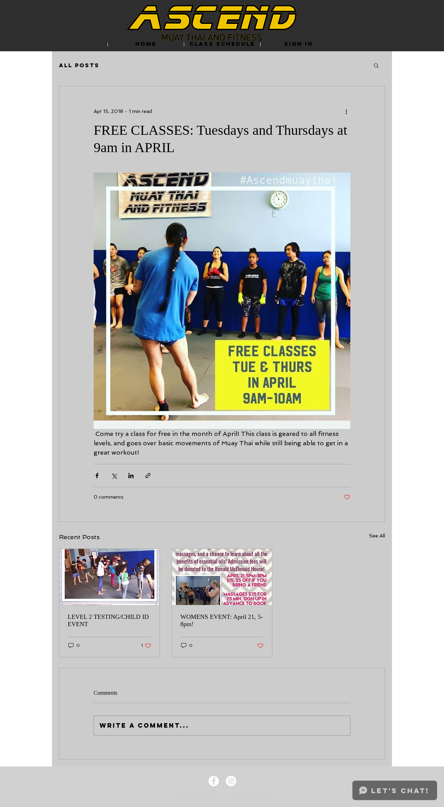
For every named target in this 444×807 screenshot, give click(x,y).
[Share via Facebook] (97, 475)
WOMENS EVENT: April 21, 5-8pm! (221, 620)
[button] (376, 65)
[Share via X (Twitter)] (114, 475)
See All (377, 535)
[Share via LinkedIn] (131, 475)
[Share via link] (148, 475)
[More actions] (346, 111)
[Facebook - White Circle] (213, 781)
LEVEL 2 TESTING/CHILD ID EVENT (108, 620)
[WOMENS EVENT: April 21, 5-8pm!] (222, 577)
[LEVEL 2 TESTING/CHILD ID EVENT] (109, 577)
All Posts (79, 65)
